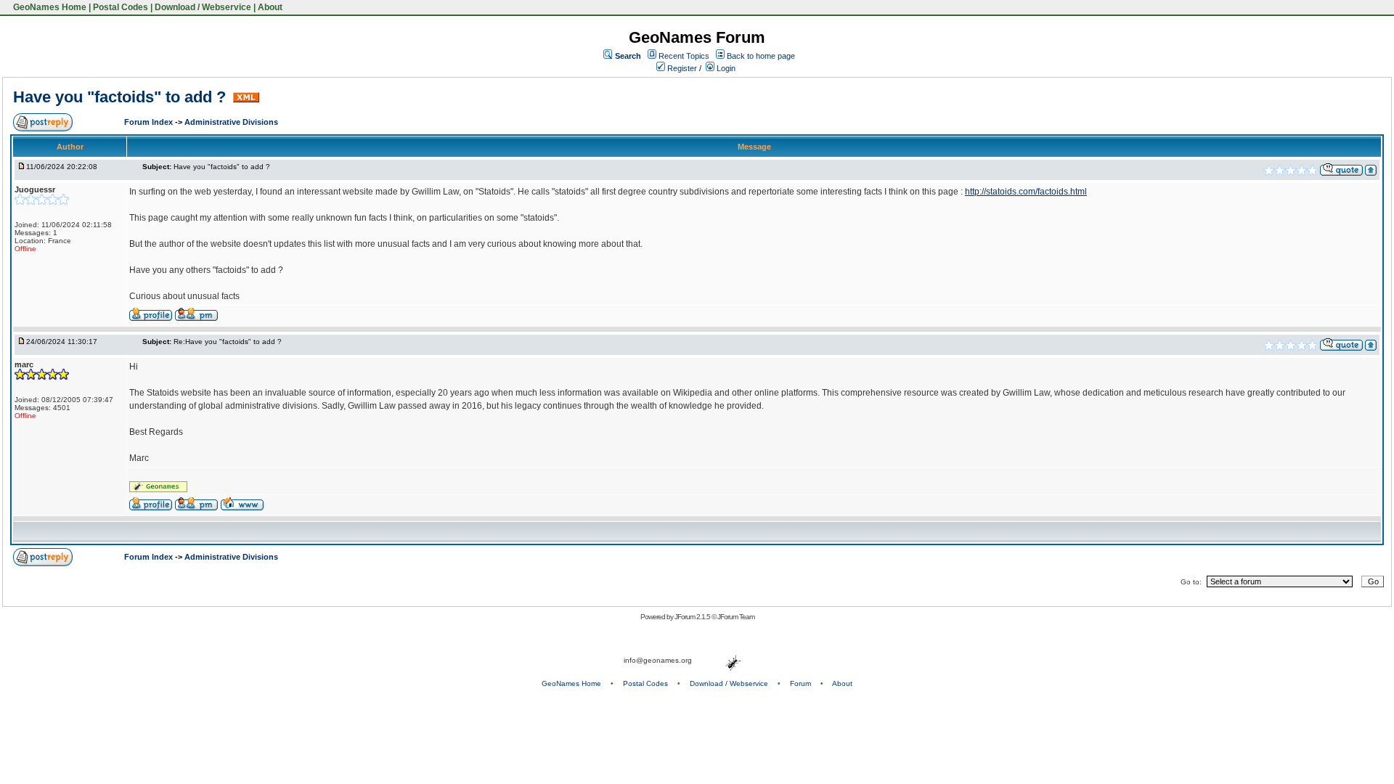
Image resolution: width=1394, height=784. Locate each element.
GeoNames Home (48, 7)
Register (681, 68)
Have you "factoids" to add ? (121, 97)
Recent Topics (684, 56)
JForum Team (735, 617)
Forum (800, 683)
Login (724, 68)
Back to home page (761, 56)
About (270, 7)
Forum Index (149, 122)
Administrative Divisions (231, 122)
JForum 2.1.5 (693, 617)
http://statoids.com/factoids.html (1026, 192)
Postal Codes (120, 7)
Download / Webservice (203, 7)
